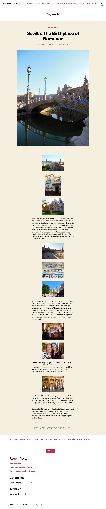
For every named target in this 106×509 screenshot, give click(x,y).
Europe (49, 3)
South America (70, 3)
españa (63, 427)
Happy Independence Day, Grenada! (22, 471)
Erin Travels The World (11, 3)
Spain (56, 27)
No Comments (64, 44)
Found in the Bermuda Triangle (21, 467)
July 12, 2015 (52, 44)
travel (61, 429)
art (46, 427)
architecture (42, 427)
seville (54, 429)
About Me (30, 3)
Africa (36, 3)
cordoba (54, 427)
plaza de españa (44, 429)
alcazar (36, 427)
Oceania (80, 3)
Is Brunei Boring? (16, 464)
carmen (50, 427)
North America (59, 3)
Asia (42, 3)
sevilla (50, 429)
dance (59, 427)
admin (43, 44)
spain (58, 429)
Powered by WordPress (37, 505)
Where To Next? (91, 3)
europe (68, 427)
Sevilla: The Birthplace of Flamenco (53, 36)
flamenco (36, 429)
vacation (66, 429)
